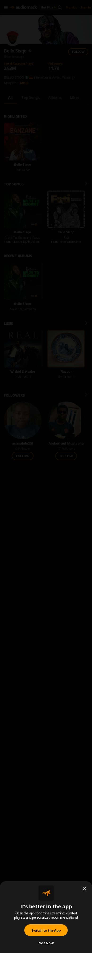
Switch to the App (46, 930)
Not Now (46, 943)
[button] (46, 476)
